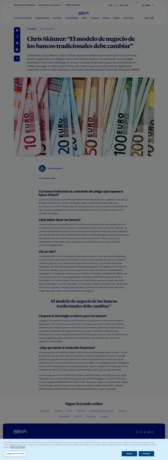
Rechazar (146, 454)
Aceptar (129, 454)
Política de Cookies (18, 447)
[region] (84, 449)
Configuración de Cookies (15, 454)
